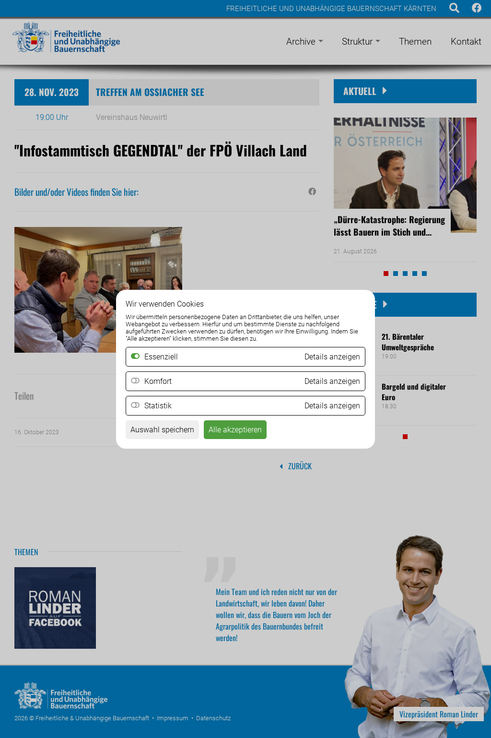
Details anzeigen (332, 381)
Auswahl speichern (162, 429)
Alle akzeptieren (235, 429)
